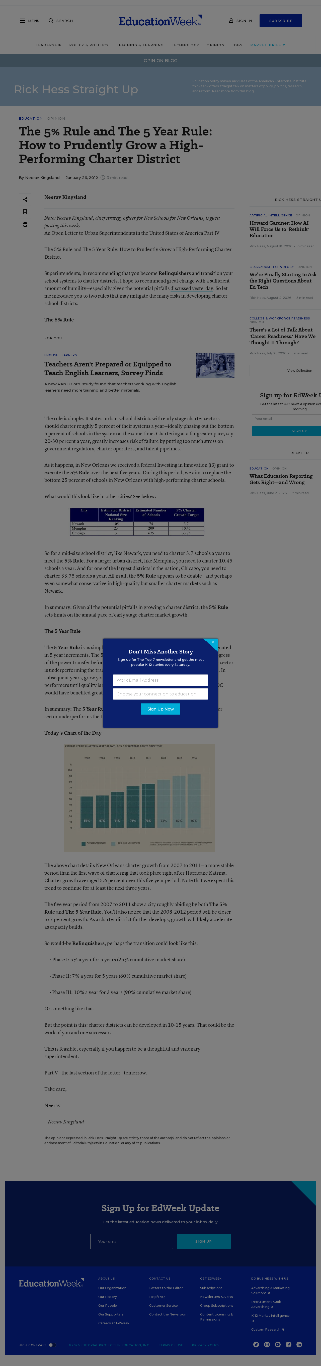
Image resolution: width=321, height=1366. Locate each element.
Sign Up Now (160, 708)
